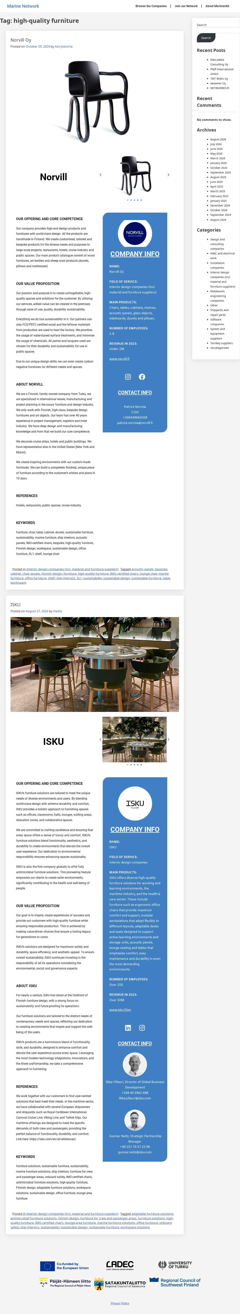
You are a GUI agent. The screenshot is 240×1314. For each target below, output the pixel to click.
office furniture (35, 578)
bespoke (161, 569)
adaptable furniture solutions (152, 1214)
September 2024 (220, 215)
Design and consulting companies (217, 244)
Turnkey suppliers (221, 343)
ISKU (15, 604)
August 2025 (218, 177)
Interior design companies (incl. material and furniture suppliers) (72, 569)
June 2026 (216, 149)
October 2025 (218, 168)
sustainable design (116, 578)
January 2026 (218, 163)
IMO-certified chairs (124, 574)
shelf (51, 578)
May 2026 (216, 153)
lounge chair (148, 574)
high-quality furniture (93, 574)
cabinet (15, 574)
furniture (70, 574)
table (166, 578)
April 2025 (216, 186)
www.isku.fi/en (120, 1010)
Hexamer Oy (218, 83)
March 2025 (217, 191)
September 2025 (220, 172)
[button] (100, 175)
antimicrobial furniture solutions (33, 1218)
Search (202, 25)
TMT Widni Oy (219, 78)
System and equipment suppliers (217, 333)
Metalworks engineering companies (218, 295)
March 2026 (217, 158)
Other (214, 305)
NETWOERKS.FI (219, 88)
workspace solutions (135, 1227)
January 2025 (218, 201)
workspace (18, 583)
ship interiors (65, 578)
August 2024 (218, 219)
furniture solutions (151, 1218)
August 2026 (218, 139)
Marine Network (23, 6)
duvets (35, 574)
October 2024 (218, 210)
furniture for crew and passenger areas (108, 1218)
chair (25, 574)
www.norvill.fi (119, 359)
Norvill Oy (20, 40)
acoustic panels (143, 569)
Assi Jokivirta (64, 46)
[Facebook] (141, 376)
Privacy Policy (120, 1303)
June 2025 (216, 182)
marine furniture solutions (116, 1223)
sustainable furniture (146, 578)
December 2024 (220, 205)
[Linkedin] (127, 1027)
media (57, 611)
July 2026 (216, 144)
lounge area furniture (80, 1223)
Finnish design (52, 574)
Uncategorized (219, 348)
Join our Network (186, 6)
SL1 (79, 578)
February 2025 (219, 196)
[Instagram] (127, 376)
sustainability (92, 578)
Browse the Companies (151, 6)
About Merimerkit (217, 6)
